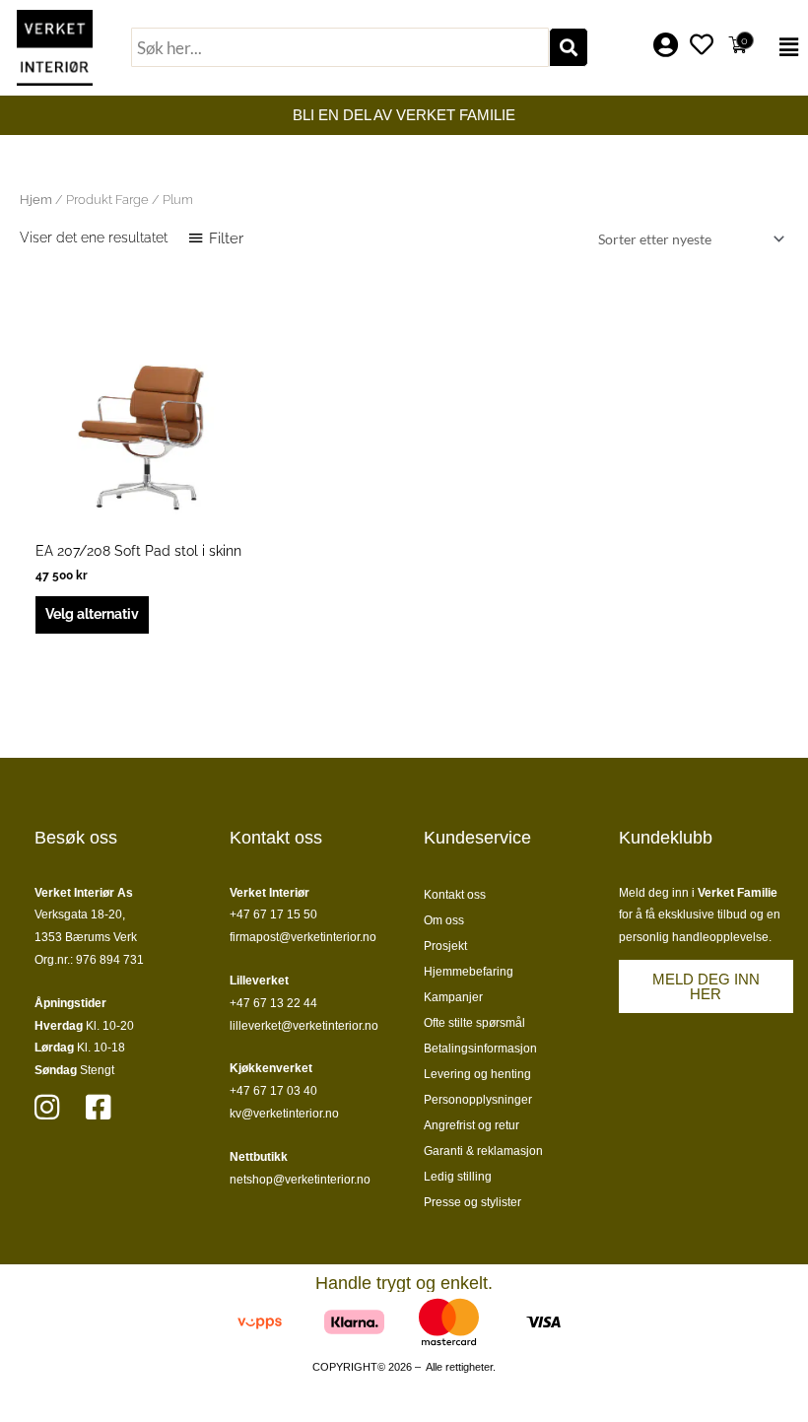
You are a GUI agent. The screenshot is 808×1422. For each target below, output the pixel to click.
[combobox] (340, 47)
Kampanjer (453, 997)
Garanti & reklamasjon (483, 1151)
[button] (784, 47)
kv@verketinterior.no (284, 1113)
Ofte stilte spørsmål (474, 1023)
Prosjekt (445, 946)
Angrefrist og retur (471, 1125)
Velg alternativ (92, 614)
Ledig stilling (458, 1177)
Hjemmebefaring (468, 972)
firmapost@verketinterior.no (303, 937)
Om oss (444, 920)
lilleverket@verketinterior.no (304, 1026)
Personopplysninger (478, 1100)
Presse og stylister (472, 1202)
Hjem (36, 199)
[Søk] (568, 47)
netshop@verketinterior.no (300, 1179)
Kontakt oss (455, 895)
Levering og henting (477, 1074)
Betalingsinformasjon (480, 1048)
